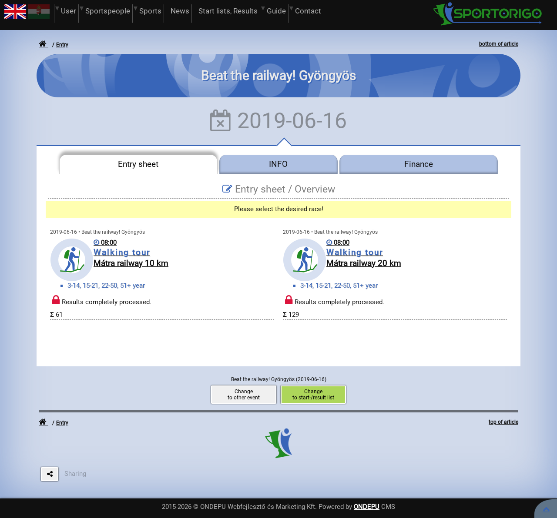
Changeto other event (244, 394)
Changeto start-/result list (313, 394)
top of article (503, 422)
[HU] (39, 16)
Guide (276, 11)
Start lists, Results (228, 11)
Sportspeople (107, 11)
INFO (278, 164)
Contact (308, 11)
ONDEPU (366, 507)
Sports (150, 11)
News (180, 11)
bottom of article (498, 44)
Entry (62, 45)
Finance (418, 164)
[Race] (546, 509)
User (68, 11)
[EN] (15, 16)
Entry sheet (138, 164)
